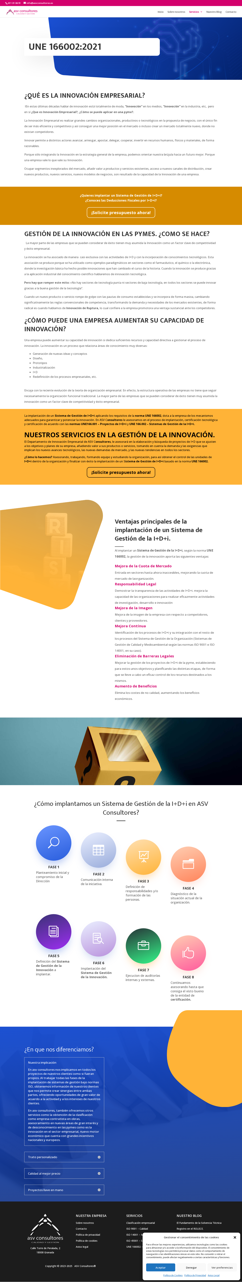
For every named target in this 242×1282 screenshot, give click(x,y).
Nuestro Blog (214, 11)
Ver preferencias (222, 1267)
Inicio (161, 11)
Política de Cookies (173, 1275)
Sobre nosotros (176, 11)
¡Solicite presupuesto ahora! (121, 212)
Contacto (231, 11)
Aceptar (161, 1267)
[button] (235, 1237)
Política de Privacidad (195, 1275)
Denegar (191, 1267)
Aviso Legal (214, 1275)
